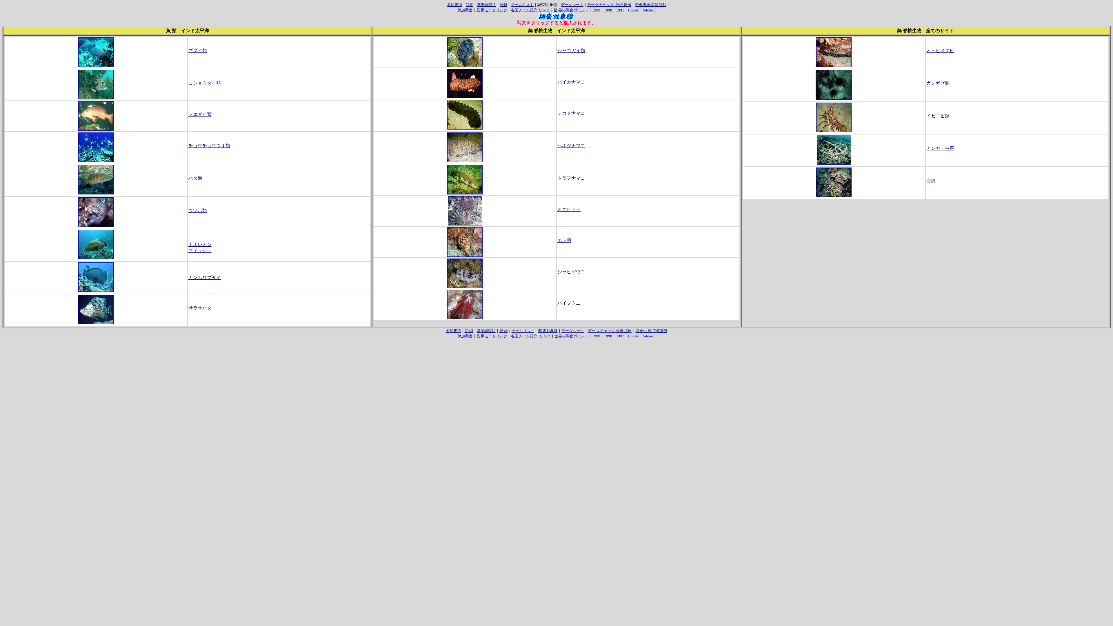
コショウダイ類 (204, 83)
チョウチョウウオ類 (209, 145)
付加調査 (464, 10)
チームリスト (522, 5)
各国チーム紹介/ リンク (531, 336)
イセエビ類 (938, 115)
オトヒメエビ (940, 50)
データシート (572, 5)
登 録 (503, 331)
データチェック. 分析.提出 (609, 5)
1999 (596, 10)
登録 (503, 5)
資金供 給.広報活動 (652, 331)
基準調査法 (486, 5)
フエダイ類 (200, 114)
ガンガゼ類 (938, 83)
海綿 (931, 180)
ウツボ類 (197, 210)
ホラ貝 (564, 240)
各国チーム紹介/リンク (530, 10)
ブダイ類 (197, 50)
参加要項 (454, 5)
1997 (620, 10)
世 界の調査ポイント (571, 10)
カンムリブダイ (204, 277)
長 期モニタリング (491, 10)
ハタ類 (195, 178)
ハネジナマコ (571, 145)
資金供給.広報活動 (650, 5)
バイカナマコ (571, 81)
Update (633, 10)
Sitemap (649, 10)
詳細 (469, 5)
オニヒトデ (569, 209)
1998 (608, 10)
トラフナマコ (571, 178)
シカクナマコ (571, 113)
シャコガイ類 (571, 50)
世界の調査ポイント (571, 336)
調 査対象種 (548, 331)
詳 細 (469, 331)
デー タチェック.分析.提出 (610, 331)
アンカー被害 (940, 148)
